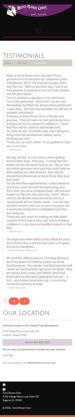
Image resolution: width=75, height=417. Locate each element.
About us (21, 63)
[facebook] (38, 31)
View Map (8, 355)
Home (8, 63)
